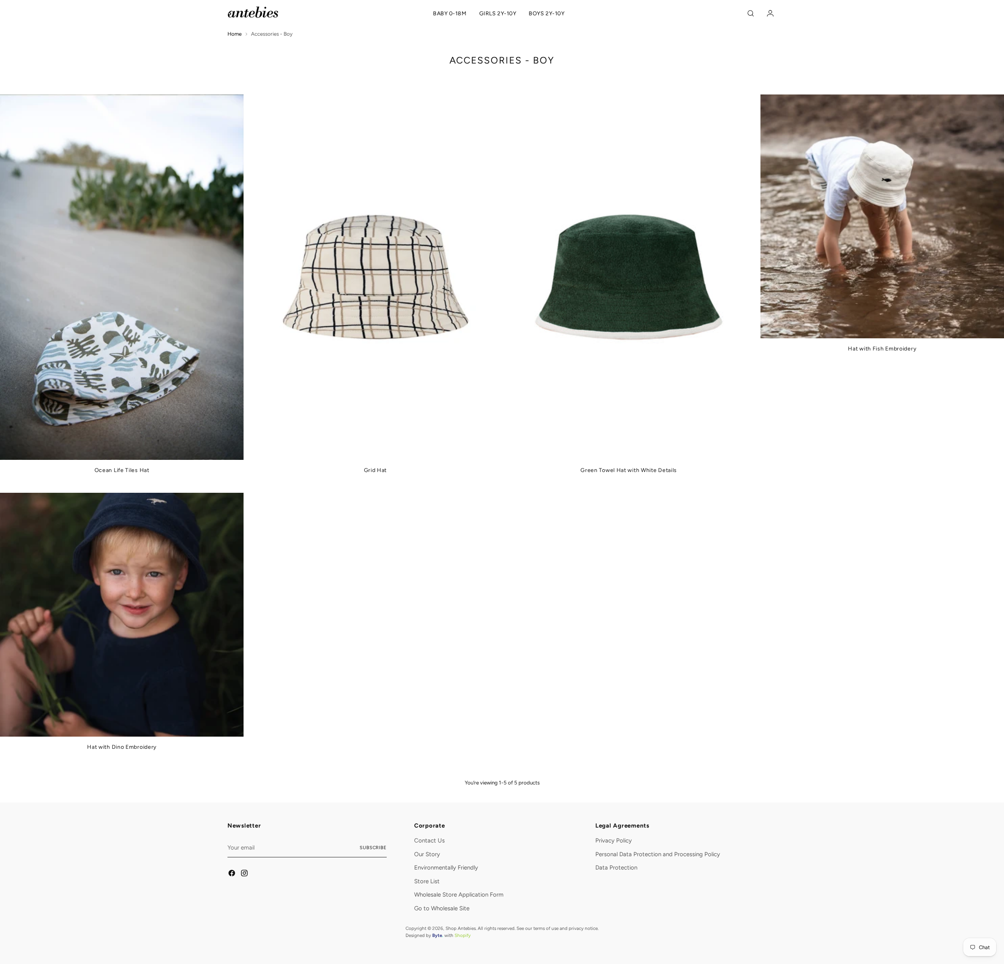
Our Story (427, 854)
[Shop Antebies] (252, 12)
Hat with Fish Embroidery (882, 348)
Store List (427, 881)
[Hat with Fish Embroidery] (882, 216)
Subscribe (373, 847)
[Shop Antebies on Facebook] (232, 874)
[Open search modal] (752, 13)
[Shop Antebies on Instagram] (244, 874)
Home (234, 34)
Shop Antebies (461, 928)
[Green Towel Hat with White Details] (629, 277)
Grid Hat (375, 470)
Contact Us (429, 840)
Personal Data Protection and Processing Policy (657, 854)
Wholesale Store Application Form (459, 894)
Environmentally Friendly (446, 867)
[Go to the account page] (768, 13)
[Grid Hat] (375, 277)
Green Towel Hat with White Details (628, 470)
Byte (437, 935)
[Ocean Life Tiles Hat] (122, 277)
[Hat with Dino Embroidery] (122, 614)
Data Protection (616, 867)
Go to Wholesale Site (441, 908)
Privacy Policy (613, 840)
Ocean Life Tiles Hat (122, 470)
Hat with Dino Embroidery (121, 747)
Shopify (463, 935)
